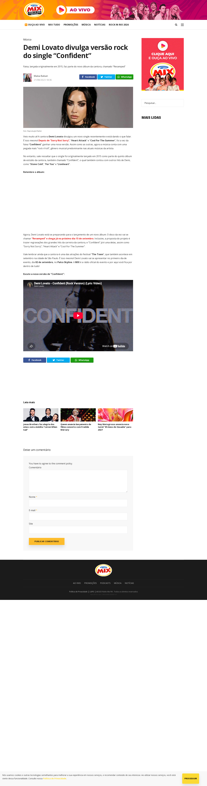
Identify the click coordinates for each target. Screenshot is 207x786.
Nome (33, 496)
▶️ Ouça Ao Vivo (35, 24)
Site (31, 523)
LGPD (92, 591)
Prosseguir (190, 778)
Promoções (71, 24)
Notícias (99, 24)
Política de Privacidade (78, 591)
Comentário (35, 467)
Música (86, 24)
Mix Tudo (54, 24)
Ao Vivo (77, 583)
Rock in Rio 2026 (119, 24)
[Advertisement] (78, 384)
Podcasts (105, 583)
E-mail (33, 510)
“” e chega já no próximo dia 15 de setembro (62, 238)
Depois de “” (54, 140)
